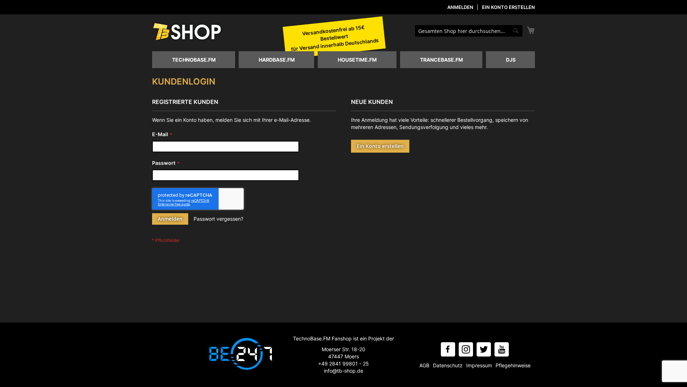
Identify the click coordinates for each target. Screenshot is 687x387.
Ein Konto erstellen (508, 7)
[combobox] (468, 31)
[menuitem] (193, 59)
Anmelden (460, 7)
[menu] (343, 59)
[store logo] (188, 32)
